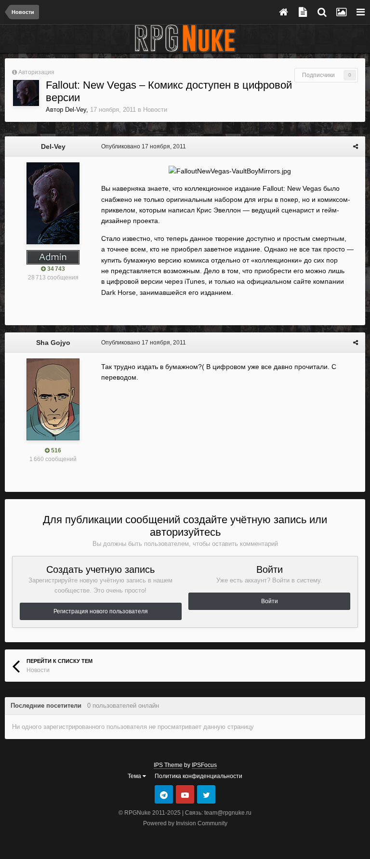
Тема (135, 776)
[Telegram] (164, 794)
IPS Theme (168, 765)
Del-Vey (75, 109)
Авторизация (36, 72)
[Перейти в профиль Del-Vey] (26, 93)
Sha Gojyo (53, 342)
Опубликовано (143, 146)
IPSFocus (204, 765)
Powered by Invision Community (185, 823)
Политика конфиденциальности (198, 776)
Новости (155, 109)
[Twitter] (206, 794)
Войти (269, 601)
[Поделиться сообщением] (355, 146)
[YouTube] (185, 794)
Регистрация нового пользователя (100, 611)
